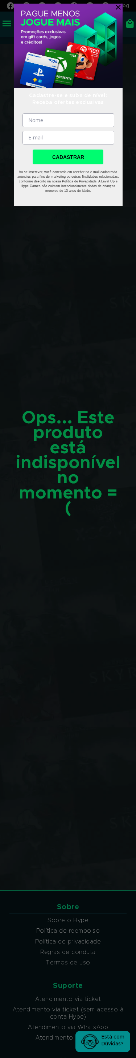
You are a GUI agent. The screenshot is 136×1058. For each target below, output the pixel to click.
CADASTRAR (68, 157)
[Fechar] (116, 7)
